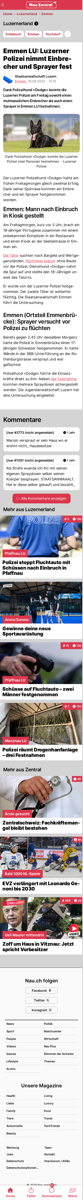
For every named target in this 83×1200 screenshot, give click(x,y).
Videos (11, 1046)
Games (11, 1053)
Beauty (11, 1133)
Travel (48, 1118)
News (10, 1023)
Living (48, 1095)
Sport (10, 1031)
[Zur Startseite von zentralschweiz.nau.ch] (41, 5)
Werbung (12, 1147)
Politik (48, 1023)
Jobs (9, 1154)
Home (7, 14)
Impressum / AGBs (57, 1161)
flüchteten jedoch (41, 261)
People (11, 1038)
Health (10, 1095)
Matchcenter (52, 1031)
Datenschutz (15, 1161)
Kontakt (49, 1154)
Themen (49, 1061)
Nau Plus (50, 1046)
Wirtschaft (51, 1038)
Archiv (11, 1069)
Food (47, 1111)
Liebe (10, 1103)
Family (11, 1111)
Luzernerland (27, 14)
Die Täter (11, 255)
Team (48, 1147)
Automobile (14, 1126)
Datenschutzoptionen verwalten (23, 1167)
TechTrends (52, 1126)
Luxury (49, 1103)
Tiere (9, 1118)
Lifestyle (12, 1061)
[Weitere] (67, 34)
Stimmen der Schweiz (59, 1053)
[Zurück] (2, 5)
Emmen (47, 14)
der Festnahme (64, 379)
